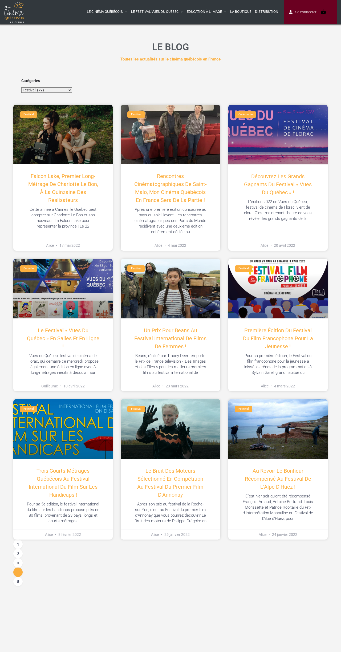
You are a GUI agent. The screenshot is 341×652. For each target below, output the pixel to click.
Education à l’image (204, 12)
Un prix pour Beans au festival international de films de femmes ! (170, 338)
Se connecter (305, 12)
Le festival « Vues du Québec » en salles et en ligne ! (63, 338)
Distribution (266, 12)
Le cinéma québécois (105, 12)
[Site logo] (15, 11)
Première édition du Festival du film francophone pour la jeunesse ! (278, 338)
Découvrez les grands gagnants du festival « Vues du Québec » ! (278, 184)
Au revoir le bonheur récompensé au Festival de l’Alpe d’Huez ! (278, 479)
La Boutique (240, 12)
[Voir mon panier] (323, 12)
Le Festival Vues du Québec (154, 12)
